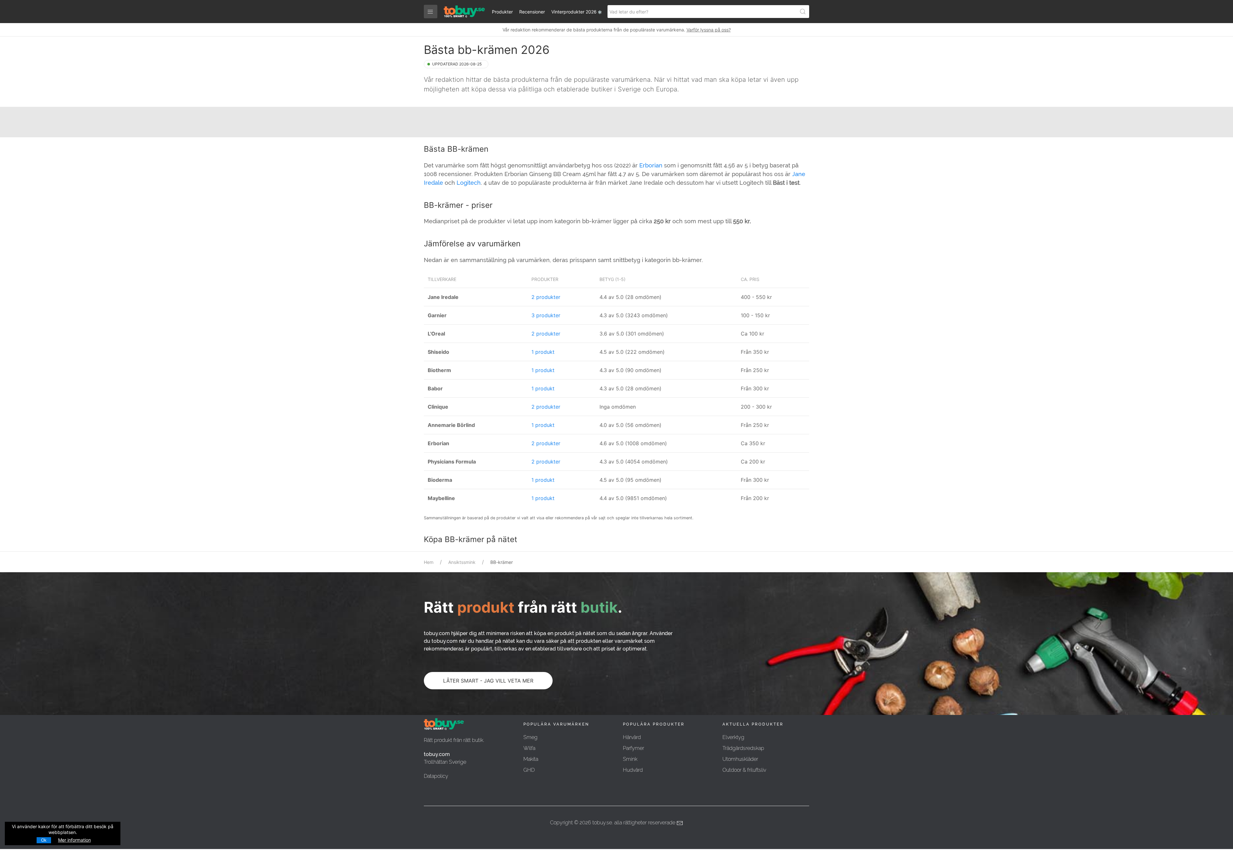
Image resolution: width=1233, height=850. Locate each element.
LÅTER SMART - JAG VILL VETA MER (488, 680)
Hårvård (632, 737)
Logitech (469, 182)
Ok (44, 840)
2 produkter (545, 297)
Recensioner (532, 11)
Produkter (502, 11)
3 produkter (545, 315)
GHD (529, 770)
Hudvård (633, 770)
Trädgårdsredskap (743, 748)
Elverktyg (733, 737)
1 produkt (543, 352)
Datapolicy (436, 776)
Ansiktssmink (462, 562)
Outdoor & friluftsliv (744, 770)
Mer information (74, 840)
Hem (428, 562)
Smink (630, 759)
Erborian (650, 165)
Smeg (530, 737)
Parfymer (633, 748)
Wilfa (529, 748)
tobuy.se (602, 823)
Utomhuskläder (740, 759)
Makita (530, 759)
